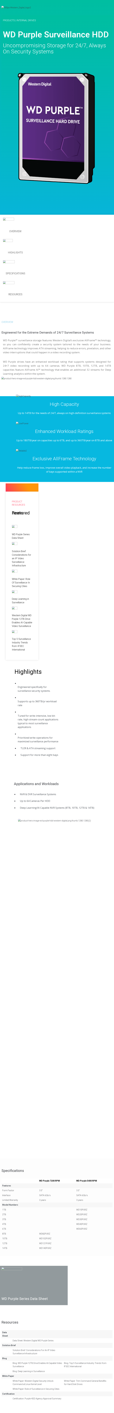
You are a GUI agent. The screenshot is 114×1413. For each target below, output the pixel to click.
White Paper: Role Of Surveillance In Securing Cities (21, 583)
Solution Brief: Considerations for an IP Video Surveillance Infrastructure (21, 558)
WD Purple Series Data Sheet (24, 1299)
